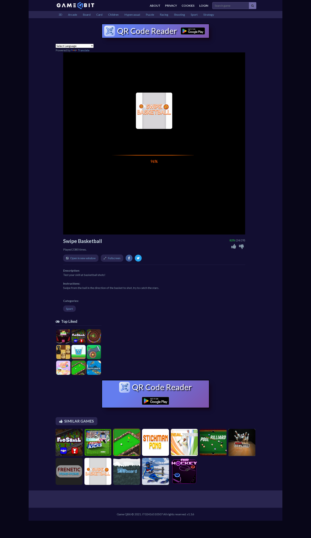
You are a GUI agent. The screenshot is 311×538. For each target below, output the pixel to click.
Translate (83, 50)
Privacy (171, 5)
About (155, 5)
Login (203, 5)
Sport (69, 308)
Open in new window (83, 258)
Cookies (188, 5)
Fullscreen (114, 258)
